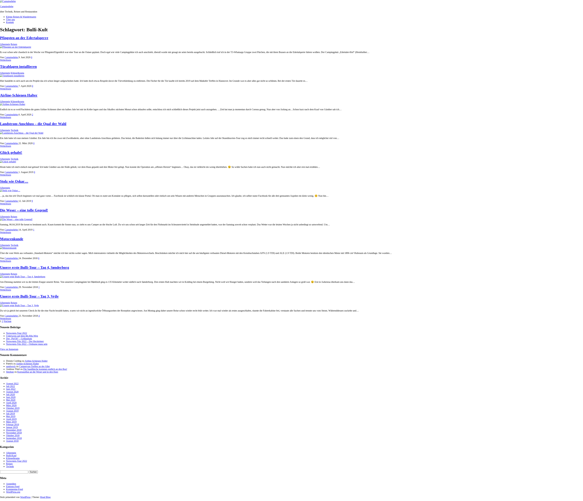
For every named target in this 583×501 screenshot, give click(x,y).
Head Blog (45, 497)
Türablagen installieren (18, 66)
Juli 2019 (10, 413)
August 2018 (12, 441)
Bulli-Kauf (11, 455)
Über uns (10, 19)
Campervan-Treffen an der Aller (34, 366)
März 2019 (11, 422)
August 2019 (12, 411)
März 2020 (11, 405)
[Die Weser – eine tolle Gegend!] (16, 219)
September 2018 (14, 438)
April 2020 (11, 402)
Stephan (10, 372)
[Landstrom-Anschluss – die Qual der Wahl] (21, 133)
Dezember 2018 (13, 430)
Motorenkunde (11, 239)
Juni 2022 (10, 389)
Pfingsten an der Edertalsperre (24, 38)
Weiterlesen (5, 60)
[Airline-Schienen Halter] (12, 104)
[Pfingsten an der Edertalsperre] (15, 47)
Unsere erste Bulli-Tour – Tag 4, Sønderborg (34, 267)
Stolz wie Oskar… (14, 181)
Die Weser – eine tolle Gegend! (24, 210)
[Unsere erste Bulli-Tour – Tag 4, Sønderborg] (22, 276)
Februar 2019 (12, 424)
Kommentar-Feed (14, 489)
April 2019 (11, 419)
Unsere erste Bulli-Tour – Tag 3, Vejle (29, 296)
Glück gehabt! (11, 152)
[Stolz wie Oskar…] (10, 190)
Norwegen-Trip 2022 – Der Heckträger (25, 341)
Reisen (14, 44)
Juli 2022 (10, 386)
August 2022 (12, 383)
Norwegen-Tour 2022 (16, 333)
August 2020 (12, 391)
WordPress (25, 497)
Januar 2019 (12, 427)
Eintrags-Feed (12, 486)
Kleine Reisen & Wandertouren (21, 16)
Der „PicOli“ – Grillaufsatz (19, 338)
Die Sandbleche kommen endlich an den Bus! (45, 369)
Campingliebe (6, 6)
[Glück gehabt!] (8, 161)
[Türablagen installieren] (12, 75)
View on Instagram (9, 349)
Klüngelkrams (17, 73)
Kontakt (10, 22)
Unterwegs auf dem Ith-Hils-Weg (22, 336)
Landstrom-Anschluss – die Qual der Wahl (33, 124)
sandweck (11, 366)
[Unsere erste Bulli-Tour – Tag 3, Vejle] (19, 305)
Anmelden (11, 483)
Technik (14, 130)
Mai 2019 (10, 416)
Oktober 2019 (12, 408)
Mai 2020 (10, 400)
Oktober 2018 (12, 435)
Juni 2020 (10, 397)
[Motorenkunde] (8, 248)
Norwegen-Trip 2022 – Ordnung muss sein (26, 344)
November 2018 (14, 432)
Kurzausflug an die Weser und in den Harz (37, 372)
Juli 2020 (10, 394)
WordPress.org (13, 492)
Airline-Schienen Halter (19, 95)
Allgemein (5, 44)
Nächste (7, 321)
